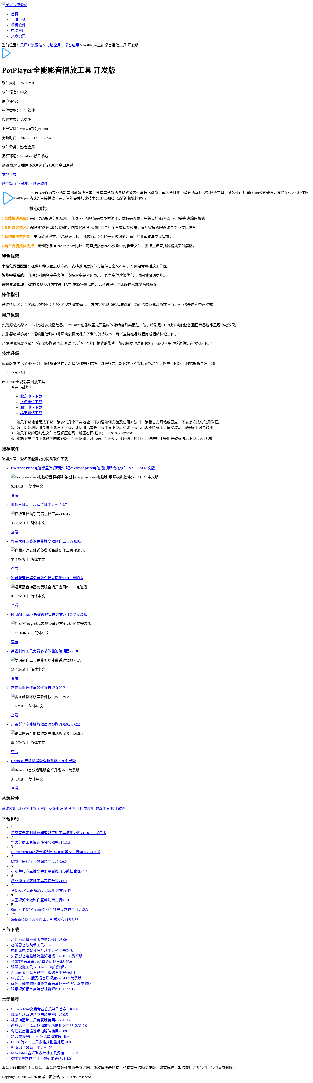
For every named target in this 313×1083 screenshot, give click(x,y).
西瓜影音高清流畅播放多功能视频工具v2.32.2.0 (49, 1026)
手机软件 (18, 25)
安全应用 (40, 808)
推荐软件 (40, 184)
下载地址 (24, 184)
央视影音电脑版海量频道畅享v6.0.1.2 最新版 (46, 956)
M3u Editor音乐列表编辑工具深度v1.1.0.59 (44, 1053)
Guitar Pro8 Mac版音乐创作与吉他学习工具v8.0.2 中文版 (55, 852)
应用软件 (118, 808)
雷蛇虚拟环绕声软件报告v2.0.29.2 (38, 688)
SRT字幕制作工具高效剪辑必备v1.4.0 (41, 1059)
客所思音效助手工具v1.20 (31, 945)
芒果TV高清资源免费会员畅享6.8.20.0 (41, 962)
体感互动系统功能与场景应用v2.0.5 (39, 1015)
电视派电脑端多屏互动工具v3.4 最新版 (42, 951)
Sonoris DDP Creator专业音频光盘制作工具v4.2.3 (49, 910)
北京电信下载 (31, 396)
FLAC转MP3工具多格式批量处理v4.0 (41, 1042)
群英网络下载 (31, 413)
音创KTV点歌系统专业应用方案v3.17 (41, 890)
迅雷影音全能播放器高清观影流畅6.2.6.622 (45, 724)
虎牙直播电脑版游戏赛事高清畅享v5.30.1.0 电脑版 (51, 984)
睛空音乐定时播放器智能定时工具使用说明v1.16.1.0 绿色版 (58, 833)
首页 (14, 14)
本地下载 (9, 174)
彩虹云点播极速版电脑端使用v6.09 (39, 940)
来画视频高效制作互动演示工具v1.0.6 (41, 900)
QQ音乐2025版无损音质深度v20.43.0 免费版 (46, 978)
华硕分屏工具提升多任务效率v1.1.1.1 (41, 842)
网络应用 (24, 808)
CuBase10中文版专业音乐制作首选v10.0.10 (45, 1009)
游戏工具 (102, 808)
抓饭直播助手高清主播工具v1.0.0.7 (39, 505)
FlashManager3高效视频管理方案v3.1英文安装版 (49, 614)
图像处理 (56, 808)
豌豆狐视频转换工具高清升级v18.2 (39, 881)
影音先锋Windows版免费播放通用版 (40, 1037)
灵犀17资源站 (31, 45)
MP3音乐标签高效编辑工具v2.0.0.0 (39, 862)
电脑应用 (18, 30)
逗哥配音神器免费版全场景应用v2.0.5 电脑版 (47, 578)
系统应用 (9, 808)
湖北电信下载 (31, 407)
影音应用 (72, 45)
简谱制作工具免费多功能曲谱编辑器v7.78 (44, 651)
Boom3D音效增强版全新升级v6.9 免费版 (43, 761)
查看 (14, 495)
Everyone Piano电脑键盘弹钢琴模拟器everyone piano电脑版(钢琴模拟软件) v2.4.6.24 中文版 (83, 468)
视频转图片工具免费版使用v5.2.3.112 (40, 1020)
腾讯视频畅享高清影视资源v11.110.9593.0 (44, 989)
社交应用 (87, 808)
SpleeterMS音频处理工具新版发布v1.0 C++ (45, 919)
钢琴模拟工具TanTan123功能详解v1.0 (41, 967)
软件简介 (9, 184)
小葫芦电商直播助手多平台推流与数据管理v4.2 (49, 871)
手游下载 (18, 20)
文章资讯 (18, 36)
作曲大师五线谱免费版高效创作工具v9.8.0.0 (46, 541)
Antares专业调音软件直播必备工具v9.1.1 (43, 973)
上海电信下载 (31, 402)
